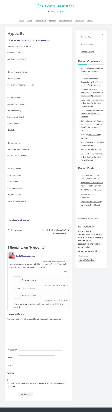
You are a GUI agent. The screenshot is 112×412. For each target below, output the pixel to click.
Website (10, 373)
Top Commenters (65, 21)
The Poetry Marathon (56, 6)
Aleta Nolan (45, 40)
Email (10, 365)
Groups (90, 21)
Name (10, 358)
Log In (21, 21)
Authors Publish (93, 218)
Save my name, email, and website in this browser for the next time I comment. (36, 385)
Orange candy (16, 230)
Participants (79, 21)
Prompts (52, 21)
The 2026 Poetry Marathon (91, 190)
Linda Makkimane (23, 256)
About (29, 21)
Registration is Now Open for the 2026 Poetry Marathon (92, 71)
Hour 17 (98, 150)
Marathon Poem (23, 220)
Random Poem (40, 21)
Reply (66, 272)
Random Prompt (87, 52)
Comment (12, 350)
